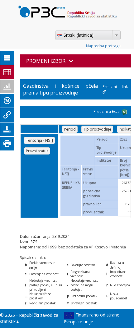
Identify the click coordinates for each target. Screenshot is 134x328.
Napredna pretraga (103, 46)
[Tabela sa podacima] (7, 72)
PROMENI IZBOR (45, 61)
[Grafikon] (7, 86)
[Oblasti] (7, 58)
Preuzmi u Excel (107, 111)
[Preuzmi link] (7, 115)
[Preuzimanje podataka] (7, 129)
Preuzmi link (115, 86)
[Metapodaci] (7, 101)
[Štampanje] (7, 143)
